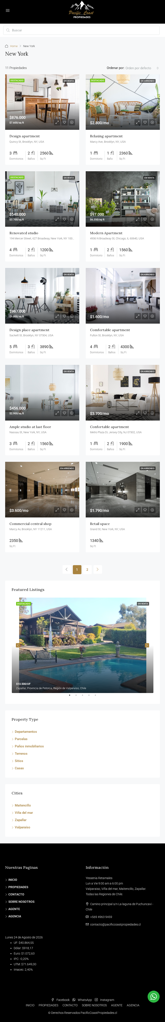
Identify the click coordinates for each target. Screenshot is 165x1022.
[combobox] (142, 68)
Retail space (100, 524)
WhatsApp (85, 1000)
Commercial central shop (30, 524)
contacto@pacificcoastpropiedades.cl (115, 924)
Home (14, 46)
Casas (19, 768)
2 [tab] (78, 697)
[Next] (97, 569)
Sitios (19, 761)
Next (147, 645)
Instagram (106, 1000)
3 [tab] (84, 697)
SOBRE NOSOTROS (21, 901)
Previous (18, 645)
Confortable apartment (109, 427)
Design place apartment (29, 330)
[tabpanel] (82, 645)
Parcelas (21, 739)
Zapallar (20, 820)
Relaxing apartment (106, 136)
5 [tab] (97, 697)
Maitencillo (23, 805)
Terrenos (21, 754)
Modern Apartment (106, 233)
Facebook (63, 1000)
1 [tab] (72, 697)
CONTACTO (16, 894)
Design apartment (24, 136)
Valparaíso (22, 827)
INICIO (12, 879)
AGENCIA (14, 916)
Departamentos (26, 732)
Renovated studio (23, 233)
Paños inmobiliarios (29, 746)
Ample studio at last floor (30, 427)
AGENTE (14, 909)
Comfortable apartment (110, 330)
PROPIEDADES (18, 887)
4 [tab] (91, 697)
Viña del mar (24, 813)
